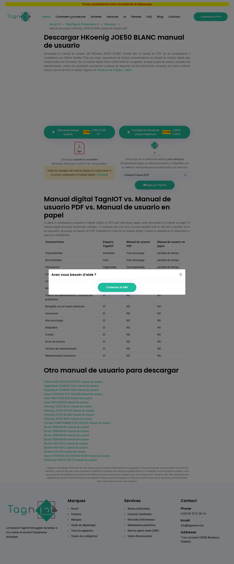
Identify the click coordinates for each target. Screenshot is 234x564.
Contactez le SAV (117, 287)
